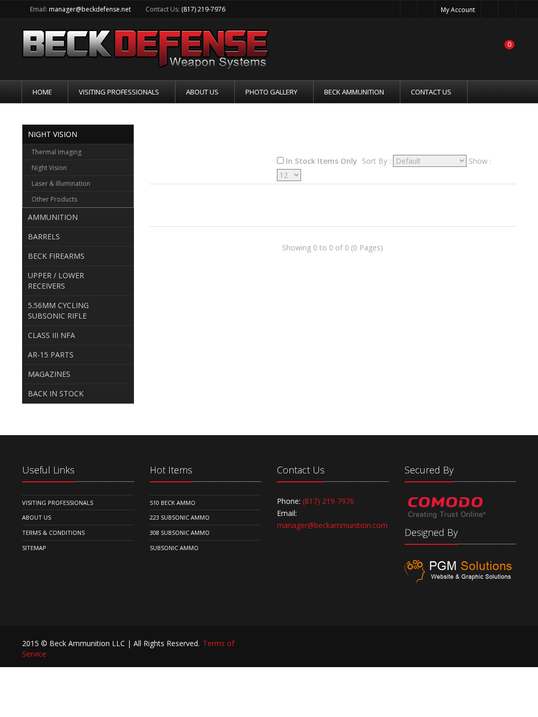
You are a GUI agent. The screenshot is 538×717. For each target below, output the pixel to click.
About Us (202, 92)
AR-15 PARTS (51, 355)
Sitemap (34, 548)
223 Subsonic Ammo (180, 517)
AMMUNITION (53, 217)
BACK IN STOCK (56, 393)
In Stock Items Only (321, 161)
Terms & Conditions (53, 532)
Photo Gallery (271, 92)
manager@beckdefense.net (90, 9)
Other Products (54, 199)
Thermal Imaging (56, 151)
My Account (458, 9)
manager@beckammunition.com (332, 525)
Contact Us (431, 92)
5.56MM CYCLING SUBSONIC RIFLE (58, 310)
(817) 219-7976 (203, 9)
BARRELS (44, 236)
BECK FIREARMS (56, 256)
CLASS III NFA (51, 335)
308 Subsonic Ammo (180, 532)
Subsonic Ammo (174, 548)
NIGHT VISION (52, 134)
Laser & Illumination (61, 183)
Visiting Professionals (119, 92)
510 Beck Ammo (172, 503)
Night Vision (49, 167)
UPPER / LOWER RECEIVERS (56, 280)
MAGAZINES (49, 374)
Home (42, 92)
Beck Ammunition (354, 92)
